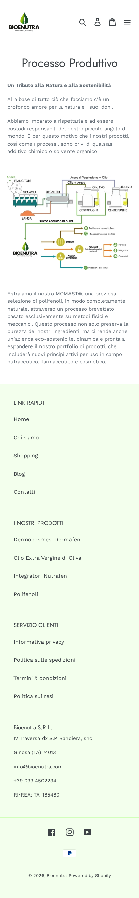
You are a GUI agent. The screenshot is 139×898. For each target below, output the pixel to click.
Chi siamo (26, 437)
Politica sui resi (33, 696)
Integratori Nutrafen (40, 576)
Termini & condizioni (39, 678)
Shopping (25, 455)
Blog (19, 474)
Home (21, 419)
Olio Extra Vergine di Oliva (47, 558)
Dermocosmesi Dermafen (46, 539)
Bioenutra (57, 875)
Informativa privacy (38, 642)
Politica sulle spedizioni (44, 660)
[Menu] (127, 22)
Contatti (24, 492)
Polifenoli (25, 594)
